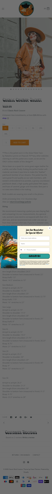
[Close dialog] (49, 228)
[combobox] (23, 250)
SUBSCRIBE (35, 256)
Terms (24, 265)
